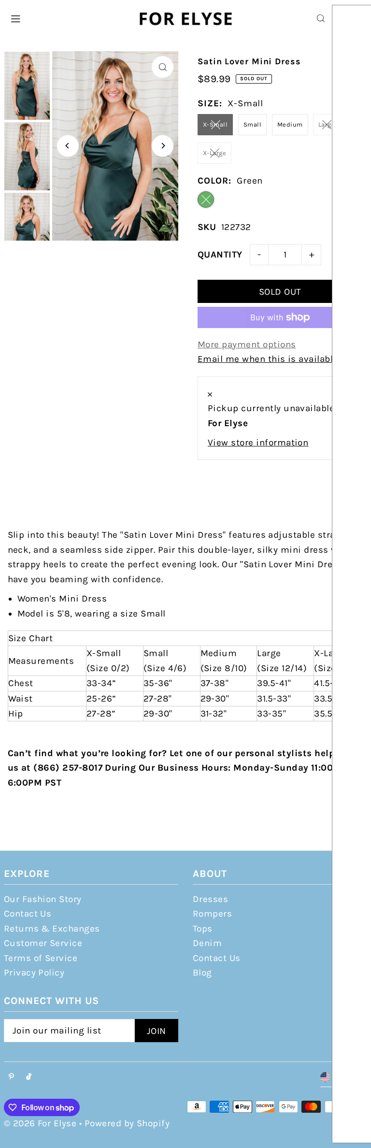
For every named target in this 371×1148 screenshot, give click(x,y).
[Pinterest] (11, 1077)
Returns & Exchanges (52, 928)
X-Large (214, 153)
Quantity (220, 254)
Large (326, 124)
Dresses (210, 899)
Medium (290, 124)
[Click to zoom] (162, 67)
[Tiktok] (28, 1077)
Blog (202, 972)
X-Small (215, 124)
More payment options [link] (247, 344)
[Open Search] (321, 18)
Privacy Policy (34, 972)
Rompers (212, 913)
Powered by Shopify (127, 1123)
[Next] (162, 146)
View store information (258, 442)
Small (252, 124)
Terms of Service (41, 958)
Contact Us (28, 913)
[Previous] (68, 146)
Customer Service (43, 943)
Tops (203, 928)
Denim (207, 943)
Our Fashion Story (43, 899)
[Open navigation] (68, 17)
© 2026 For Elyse (40, 1123)
